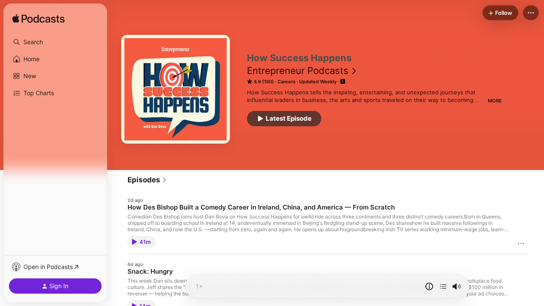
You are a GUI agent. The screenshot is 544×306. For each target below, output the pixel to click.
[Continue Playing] (443, 286)
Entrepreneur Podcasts (297, 70)
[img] (38, 19)
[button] (55, 42)
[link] (147, 179)
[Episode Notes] (429, 286)
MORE (495, 101)
